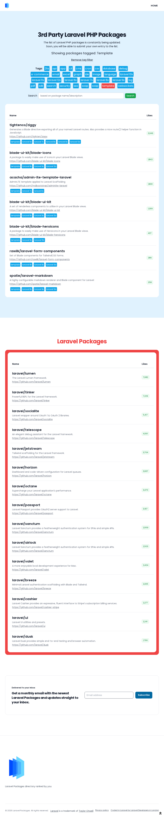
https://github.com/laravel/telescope (33, 438)
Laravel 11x (38, 80)
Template (108, 86)
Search (51, 86)
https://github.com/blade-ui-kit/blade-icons (35, 161)
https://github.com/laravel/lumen (31, 381)
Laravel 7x (87, 80)
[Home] (7, 5)
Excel (66, 74)
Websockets (125, 86)
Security (65, 86)
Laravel (54, 811)
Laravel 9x (119, 80)
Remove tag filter (82, 60)
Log (130, 80)
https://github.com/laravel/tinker (31, 400)
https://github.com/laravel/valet (30, 569)
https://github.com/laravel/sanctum (33, 532)
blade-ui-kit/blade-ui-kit (30, 202)
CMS (78, 68)
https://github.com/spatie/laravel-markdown (35, 284)
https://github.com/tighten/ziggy (28, 136)
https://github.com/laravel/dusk (30, 644)
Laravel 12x (54, 80)
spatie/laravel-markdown (31, 275)
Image (97, 74)
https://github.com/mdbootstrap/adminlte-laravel (38, 185)
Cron (88, 68)
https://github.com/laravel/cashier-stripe (35, 607)
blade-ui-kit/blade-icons (30, 152)
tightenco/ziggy (23, 125)
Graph (77, 74)
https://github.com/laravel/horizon (32, 475)
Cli (70, 68)
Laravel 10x (126, 74)
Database (109, 68)
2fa (47, 68)
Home (154, 5)
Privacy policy (102, 810)
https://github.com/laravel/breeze (31, 588)
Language (110, 74)
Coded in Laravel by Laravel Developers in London (135, 810)
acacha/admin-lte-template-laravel (40, 177)
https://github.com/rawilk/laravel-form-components (40, 259)
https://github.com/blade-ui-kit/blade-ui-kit (35, 210)
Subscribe (144, 695)
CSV (97, 68)
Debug (123, 68)
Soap (85, 86)
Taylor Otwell (86, 811)
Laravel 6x (71, 80)
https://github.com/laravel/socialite (32, 419)
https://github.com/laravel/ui (28, 626)
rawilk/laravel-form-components (37, 251)
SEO (76, 86)
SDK (41, 86)
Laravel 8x (103, 80)
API (55, 68)
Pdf (33, 86)
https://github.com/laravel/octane (32, 494)
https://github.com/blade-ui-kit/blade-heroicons (37, 234)
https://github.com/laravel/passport (32, 513)
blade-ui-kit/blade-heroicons (34, 226)
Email (55, 74)
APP (63, 68)
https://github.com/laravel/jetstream (33, 457)
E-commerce (40, 74)
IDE (87, 74)
